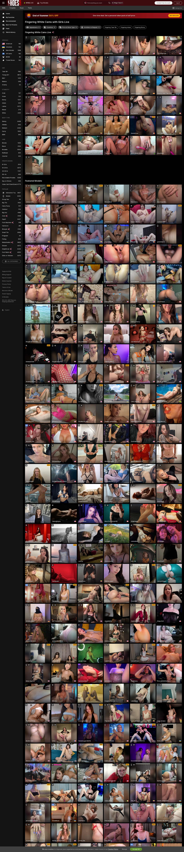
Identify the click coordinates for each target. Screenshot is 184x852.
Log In (178, 3)
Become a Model (7, 290)
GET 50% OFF (174, 15)
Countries (50, 27)
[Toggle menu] (3, 3)
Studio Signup (6, 294)
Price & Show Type (68, 27)
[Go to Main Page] (14, 3)
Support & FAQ (6, 271)
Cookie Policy (113, 849)
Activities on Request (90, 27)
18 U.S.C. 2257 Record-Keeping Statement (9, 300)
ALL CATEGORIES (12, 261)
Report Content (7, 278)
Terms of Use (6, 287)
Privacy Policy (6, 284)
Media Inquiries (7, 281)
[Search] (109, 2)
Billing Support (6, 274)
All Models (5, 297)
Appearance (33, 27)
